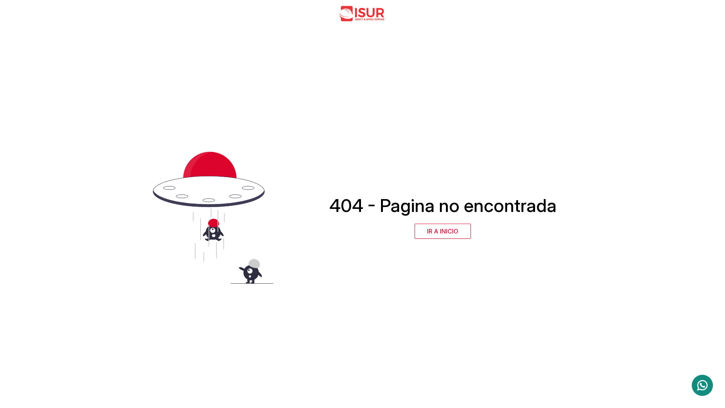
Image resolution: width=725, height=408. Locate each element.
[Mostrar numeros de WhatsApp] (702, 385)
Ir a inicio (442, 231)
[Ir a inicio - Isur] (362, 13)
